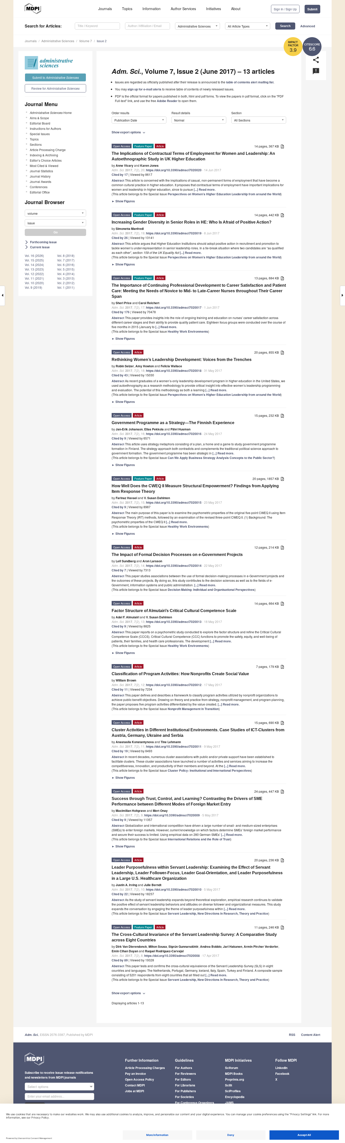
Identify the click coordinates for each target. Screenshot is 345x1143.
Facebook (282, 1073)
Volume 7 (85, 41)
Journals (105, 8)
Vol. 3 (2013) (66, 278)
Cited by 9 (119, 438)
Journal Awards (40, 181)
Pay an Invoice (135, 1073)
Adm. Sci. (31, 1035)
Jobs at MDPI (134, 1091)
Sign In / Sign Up (285, 9)
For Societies (184, 1097)
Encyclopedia (234, 1097)
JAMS (229, 1102)
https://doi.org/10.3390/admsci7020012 (174, 685)
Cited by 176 (121, 312)
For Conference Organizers (194, 1102)
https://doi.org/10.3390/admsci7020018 (174, 370)
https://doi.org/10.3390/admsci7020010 (174, 889)
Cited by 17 (120, 174)
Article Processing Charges (145, 1067)
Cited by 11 (120, 689)
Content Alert (310, 1034)
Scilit (228, 1085)
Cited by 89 (120, 960)
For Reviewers (185, 1073)
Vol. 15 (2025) (34, 260)
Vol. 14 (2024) (34, 264)
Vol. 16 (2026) (34, 255)
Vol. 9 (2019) (33, 287)
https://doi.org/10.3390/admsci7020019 (174, 233)
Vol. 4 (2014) (66, 274)
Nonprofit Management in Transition (193, 709)
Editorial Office (40, 192)
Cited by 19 (120, 751)
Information (151, 8)
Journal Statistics (41, 171)
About (235, 8)
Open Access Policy (139, 1079)
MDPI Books (234, 1073)
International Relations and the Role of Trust (199, 839)
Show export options (129, 132)
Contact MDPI (135, 1085)
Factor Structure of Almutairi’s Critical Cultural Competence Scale (174, 611)
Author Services (183, 8)
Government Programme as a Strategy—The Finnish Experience (173, 423)
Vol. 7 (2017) (66, 260)
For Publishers (185, 1091)
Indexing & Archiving (44, 155)
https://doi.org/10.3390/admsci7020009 (172, 815)
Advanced (307, 26)
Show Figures (123, 201)
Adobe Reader (167, 101)
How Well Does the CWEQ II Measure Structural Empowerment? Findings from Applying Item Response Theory (195, 489)
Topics (127, 8)
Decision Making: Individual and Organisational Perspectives (211, 589)
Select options (38, 1086)
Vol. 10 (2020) (34, 283)
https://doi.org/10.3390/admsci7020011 (174, 746)
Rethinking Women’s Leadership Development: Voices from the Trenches (182, 359)
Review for (55, 88)
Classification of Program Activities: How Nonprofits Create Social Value (180, 674)
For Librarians (185, 1085)
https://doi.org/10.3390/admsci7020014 (174, 565)
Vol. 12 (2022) (34, 274)
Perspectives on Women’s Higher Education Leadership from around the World (224, 194)
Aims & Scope (39, 118)
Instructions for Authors (45, 128)
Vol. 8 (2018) (66, 255)
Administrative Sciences (57, 41)
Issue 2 (102, 41)
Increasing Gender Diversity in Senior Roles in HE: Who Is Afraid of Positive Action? (192, 222)
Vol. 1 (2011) (66, 287)
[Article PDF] (282, 146)
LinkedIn (281, 1067)
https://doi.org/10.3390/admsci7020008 (172, 955)
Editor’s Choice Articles (46, 160)
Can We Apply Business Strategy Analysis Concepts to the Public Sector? (221, 457)
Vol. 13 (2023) (34, 269)
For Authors (183, 1067)
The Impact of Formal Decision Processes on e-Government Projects (177, 554)
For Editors (183, 1079)
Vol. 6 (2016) (66, 264)
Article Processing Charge (48, 150)
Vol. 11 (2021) (34, 278)
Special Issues (40, 134)
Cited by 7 (119, 570)
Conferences (38, 187)
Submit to (55, 77)
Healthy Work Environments (188, 331)
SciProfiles (233, 1091)
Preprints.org (234, 1079)
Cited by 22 (120, 894)
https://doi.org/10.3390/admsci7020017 (174, 307)
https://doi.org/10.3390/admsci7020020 (174, 170)
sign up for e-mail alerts (144, 89)
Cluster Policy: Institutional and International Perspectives (209, 770)
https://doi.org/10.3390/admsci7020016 (174, 433)
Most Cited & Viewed (44, 165)
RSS (292, 1034)
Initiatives (213, 8)
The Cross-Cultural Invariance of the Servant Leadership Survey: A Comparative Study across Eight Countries (194, 937)
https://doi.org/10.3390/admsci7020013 (174, 621)
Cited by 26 (120, 237)
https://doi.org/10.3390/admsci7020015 (174, 502)
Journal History (40, 176)
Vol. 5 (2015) (66, 269)
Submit (312, 9)
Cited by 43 (120, 375)
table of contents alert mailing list (250, 82)
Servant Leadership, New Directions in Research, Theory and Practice (218, 913)
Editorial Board (40, 123)
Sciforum (231, 1067)
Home (51, 112)
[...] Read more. (204, 189)
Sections (36, 144)
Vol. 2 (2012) (66, 283)
